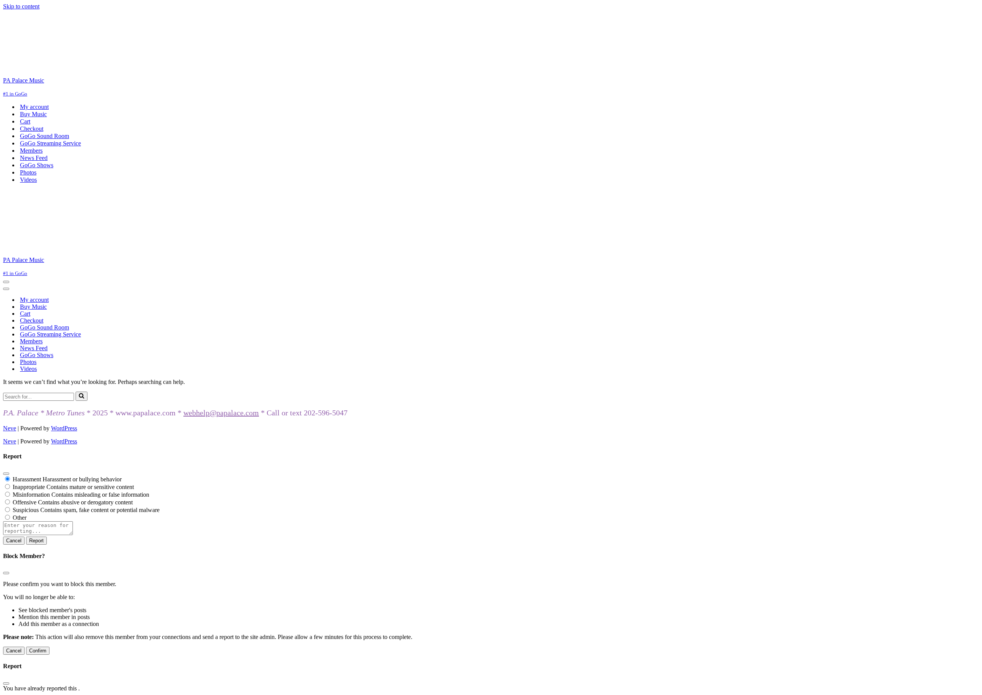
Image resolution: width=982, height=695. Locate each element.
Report (36, 540)
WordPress (64, 428)
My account (34, 107)
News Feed (34, 158)
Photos (28, 172)
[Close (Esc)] (6, 474)
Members (31, 150)
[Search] (81, 396)
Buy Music (33, 114)
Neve (9, 428)
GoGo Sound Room (44, 136)
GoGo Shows (36, 165)
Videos (28, 179)
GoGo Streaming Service (50, 143)
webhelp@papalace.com (221, 412)
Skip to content (21, 6)
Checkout (31, 128)
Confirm (37, 651)
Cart (25, 121)
